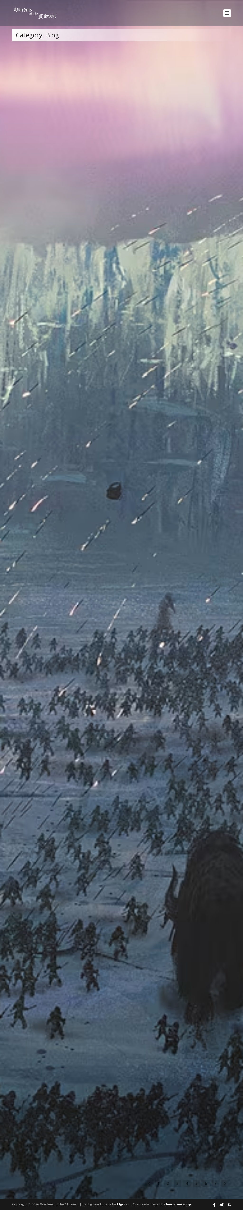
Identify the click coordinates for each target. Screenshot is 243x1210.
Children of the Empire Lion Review (50, 608)
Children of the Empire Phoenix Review (53, 864)
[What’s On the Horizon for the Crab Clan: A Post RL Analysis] (86, 397)
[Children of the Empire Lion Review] (104, 545)
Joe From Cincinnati (34, 171)
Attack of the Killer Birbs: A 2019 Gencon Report (62, 312)
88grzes (123, 1204)
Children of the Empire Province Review (54, 1024)
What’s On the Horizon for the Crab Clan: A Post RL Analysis (73, 449)
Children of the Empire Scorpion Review (54, 763)
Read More (30, 189)
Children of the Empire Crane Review (51, 971)
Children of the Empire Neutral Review (53, 1078)
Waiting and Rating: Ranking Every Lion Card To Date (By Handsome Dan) (86, 164)
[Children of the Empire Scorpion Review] (101, 703)
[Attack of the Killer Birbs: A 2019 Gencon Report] (95, 255)
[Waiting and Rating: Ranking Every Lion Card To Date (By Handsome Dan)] (107, 100)
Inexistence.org (178, 1204)
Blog (73, 171)
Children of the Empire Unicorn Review (53, 811)
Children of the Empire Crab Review (50, 1131)
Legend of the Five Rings (92, 319)
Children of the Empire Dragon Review (53, 918)
